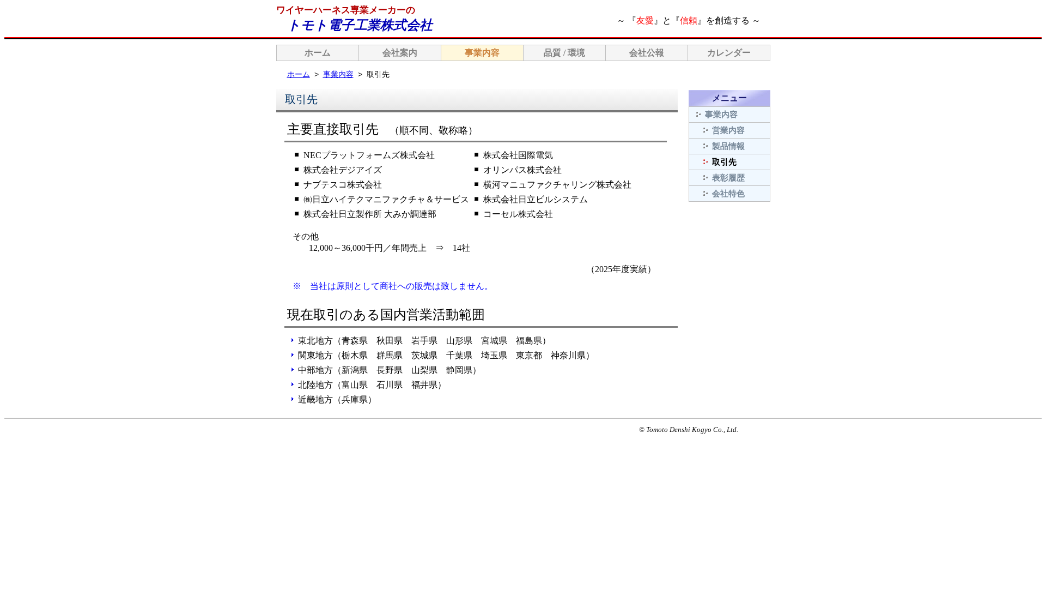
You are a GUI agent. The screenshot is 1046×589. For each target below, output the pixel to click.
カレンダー (729, 52)
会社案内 (399, 52)
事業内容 (482, 52)
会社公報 (646, 52)
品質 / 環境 (564, 52)
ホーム (318, 52)
